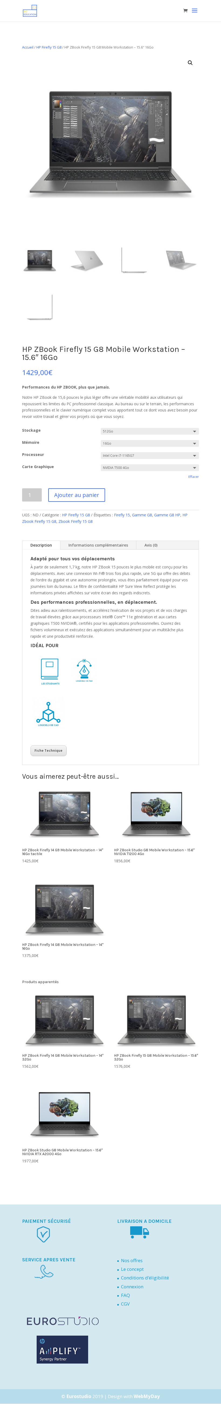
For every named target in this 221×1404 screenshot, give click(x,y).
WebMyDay (147, 1396)
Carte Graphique (38, 466)
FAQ (125, 1295)
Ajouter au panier (76, 495)
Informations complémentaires (98, 545)
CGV (125, 1304)
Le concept (132, 1269)
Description (41, 545)
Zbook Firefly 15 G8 (75, 521)
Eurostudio (78, 1396)
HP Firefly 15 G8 (48, 47)
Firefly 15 (122, 514)
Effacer (193, 477)
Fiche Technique (48, 750)
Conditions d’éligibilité (145, 1278)
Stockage (31, 430)
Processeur (33, 454)
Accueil (27, 47)
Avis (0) (150, 545)
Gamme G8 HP (167, 514)
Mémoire (30, 442)
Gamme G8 (142, 514)
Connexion (132, 1286)
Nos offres (132, 1260)
